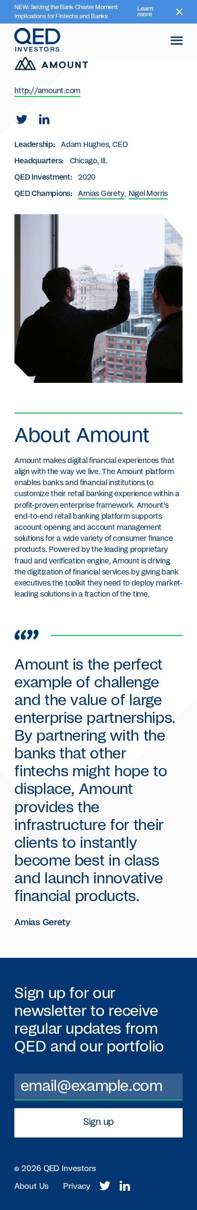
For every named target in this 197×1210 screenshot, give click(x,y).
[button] (176, 41)
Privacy (76, 1186)
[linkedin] (44, 120)
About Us (31, 1186)
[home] (37, 40)
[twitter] (21, 120)
